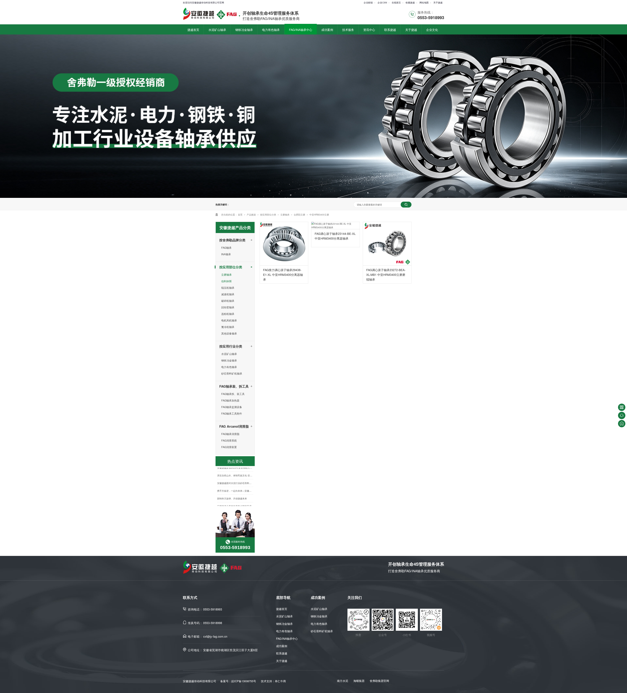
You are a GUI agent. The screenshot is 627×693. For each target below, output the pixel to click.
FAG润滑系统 (229, 440)
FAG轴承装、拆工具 (234, 386)
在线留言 (396, 2)
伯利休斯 (226, 281)
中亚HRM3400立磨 (319, 214)
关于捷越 (437, 2)
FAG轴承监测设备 (231, 407)
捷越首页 (281, 609)
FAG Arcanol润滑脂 (234, 426)
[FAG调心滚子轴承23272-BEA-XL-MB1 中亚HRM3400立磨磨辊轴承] (387, 243)
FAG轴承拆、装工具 (233, 394)
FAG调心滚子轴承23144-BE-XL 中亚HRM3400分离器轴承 (335, 235)
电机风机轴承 (229, 320)
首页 (240, 214)
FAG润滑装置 (229, 447)
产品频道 (252, 214)
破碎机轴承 (227, 301)
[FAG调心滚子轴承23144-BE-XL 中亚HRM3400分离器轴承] (335, 225)
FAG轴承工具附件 (231, 413)
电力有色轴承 (229, 367)
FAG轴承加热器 (230, 400)
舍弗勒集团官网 (379, 681)
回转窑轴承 (227, 307)
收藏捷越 (410, 2)
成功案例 (281, 646)
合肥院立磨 (300, 214)
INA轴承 (226, 254)
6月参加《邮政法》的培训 (230, 505)
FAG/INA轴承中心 (287, 638)
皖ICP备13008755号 (243, 681)
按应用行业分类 (230, 346)
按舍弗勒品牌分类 (232, 240)
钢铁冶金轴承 (229, 360)
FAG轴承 (226, 248)
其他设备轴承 (229, 333)
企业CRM (382, 2)
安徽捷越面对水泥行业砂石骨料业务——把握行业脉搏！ (245, 475)
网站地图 (424, 2)
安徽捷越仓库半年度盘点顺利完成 (234, 498)
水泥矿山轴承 (229, 354)
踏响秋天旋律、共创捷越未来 (232, 490)
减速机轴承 (227, 294)
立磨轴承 (285, 214)
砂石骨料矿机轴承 (231, 373)
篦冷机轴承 (227, 327)
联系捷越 (281, 653)
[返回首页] (621, 423)
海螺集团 (358, 681)
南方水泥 (342, 681)
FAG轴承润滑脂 (230, 434)
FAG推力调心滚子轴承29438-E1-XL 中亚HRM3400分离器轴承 (283, 274)
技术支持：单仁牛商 (273, 681)
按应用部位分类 (268, 214)
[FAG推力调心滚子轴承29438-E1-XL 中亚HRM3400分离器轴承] (284, 243)
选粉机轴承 (227, 314)
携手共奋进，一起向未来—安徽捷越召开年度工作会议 (244, 482)
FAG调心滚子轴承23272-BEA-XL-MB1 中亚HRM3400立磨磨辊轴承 (386, 274)
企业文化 (432, 29)
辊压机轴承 (227, 288)
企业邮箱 (368, 2)
